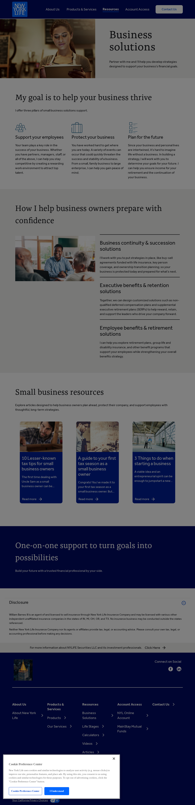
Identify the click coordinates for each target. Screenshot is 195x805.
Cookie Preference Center (25, 791)
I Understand (57, 791)
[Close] (114, 758)
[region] (61, 776)
